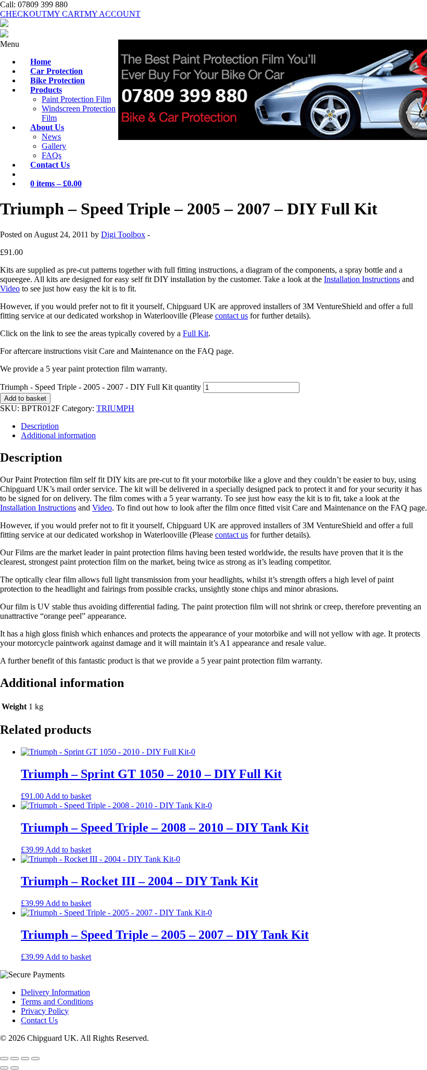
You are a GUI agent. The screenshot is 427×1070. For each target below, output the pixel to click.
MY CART (65, 13)
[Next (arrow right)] (14, 1067)
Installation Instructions (362, 279)
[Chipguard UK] (4, 24)
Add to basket (25, 398)
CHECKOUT (23, 13)
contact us (231, 315)
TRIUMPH (115, 408)
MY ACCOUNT (112, 13)
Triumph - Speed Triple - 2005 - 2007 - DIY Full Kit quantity (100, 387)
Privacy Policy (45, 1011)
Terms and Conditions (57, 1001)
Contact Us (39, 1020)
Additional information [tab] (58, 435)
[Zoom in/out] (4, 1058)
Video (10, 288)
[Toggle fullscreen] (14, 1058)
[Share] (25, 1058)
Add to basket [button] (68, 796)
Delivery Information (55, 992)
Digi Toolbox (123, 234)
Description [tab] (40, 426)
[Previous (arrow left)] (4, 1067)
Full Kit (195, 333)
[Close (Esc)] (35, 1058)
